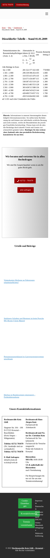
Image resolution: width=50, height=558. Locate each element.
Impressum (38, 502)
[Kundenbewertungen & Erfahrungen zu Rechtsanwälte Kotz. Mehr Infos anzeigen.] (10, 514)
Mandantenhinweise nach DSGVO (39, 516)
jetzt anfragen (25, 190)
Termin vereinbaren (26, 523)
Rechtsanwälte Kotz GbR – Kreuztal (27, 548)
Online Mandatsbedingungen (39, 526)
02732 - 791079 (26, 180)
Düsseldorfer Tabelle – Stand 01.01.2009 (24, 38)
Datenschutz (39, 507)
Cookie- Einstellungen (25, 503)
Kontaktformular (29, 513)
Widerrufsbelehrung (39, 534)
